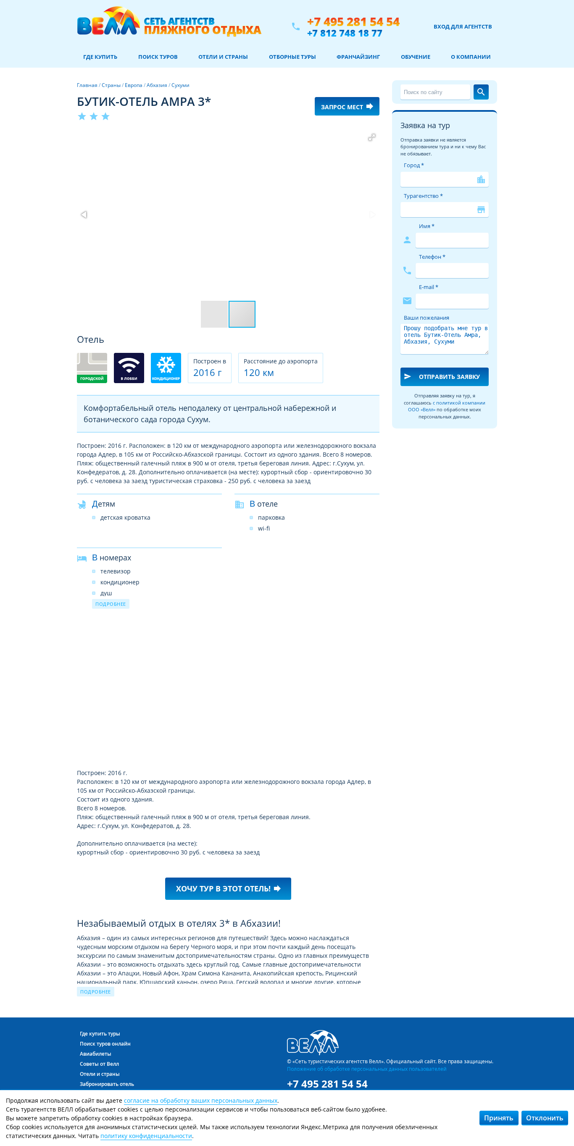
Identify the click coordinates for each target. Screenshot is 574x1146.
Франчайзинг (358, 56)
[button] (372, 137)
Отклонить (544, 1117)
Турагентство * (423, 196)
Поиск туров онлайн (105, 1043)
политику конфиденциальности (146, 1136)
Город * (414, 165)
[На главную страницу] (169, 26)
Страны (111, 85)
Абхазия (157, 85)
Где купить (100, 56)
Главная (87, 85)
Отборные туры (292, 56)
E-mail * (428, 287)
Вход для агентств (463, 26)
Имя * (426, 226)
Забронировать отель (107, 1084)
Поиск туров (158, 56)
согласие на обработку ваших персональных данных (200, 1100)
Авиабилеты (95, 1053)
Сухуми (180, 85)
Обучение (415, 56)
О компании (471, 56)
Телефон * (432, 256)
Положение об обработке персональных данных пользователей (367, 1068)
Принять (498, 1117)
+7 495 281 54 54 (353, 21)
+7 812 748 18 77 (344, 33)
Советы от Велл (99, 1063)
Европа (133, 85)
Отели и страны (223, 56)
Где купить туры (100, 1033)
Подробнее (110, 604)
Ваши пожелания (426, 317)
